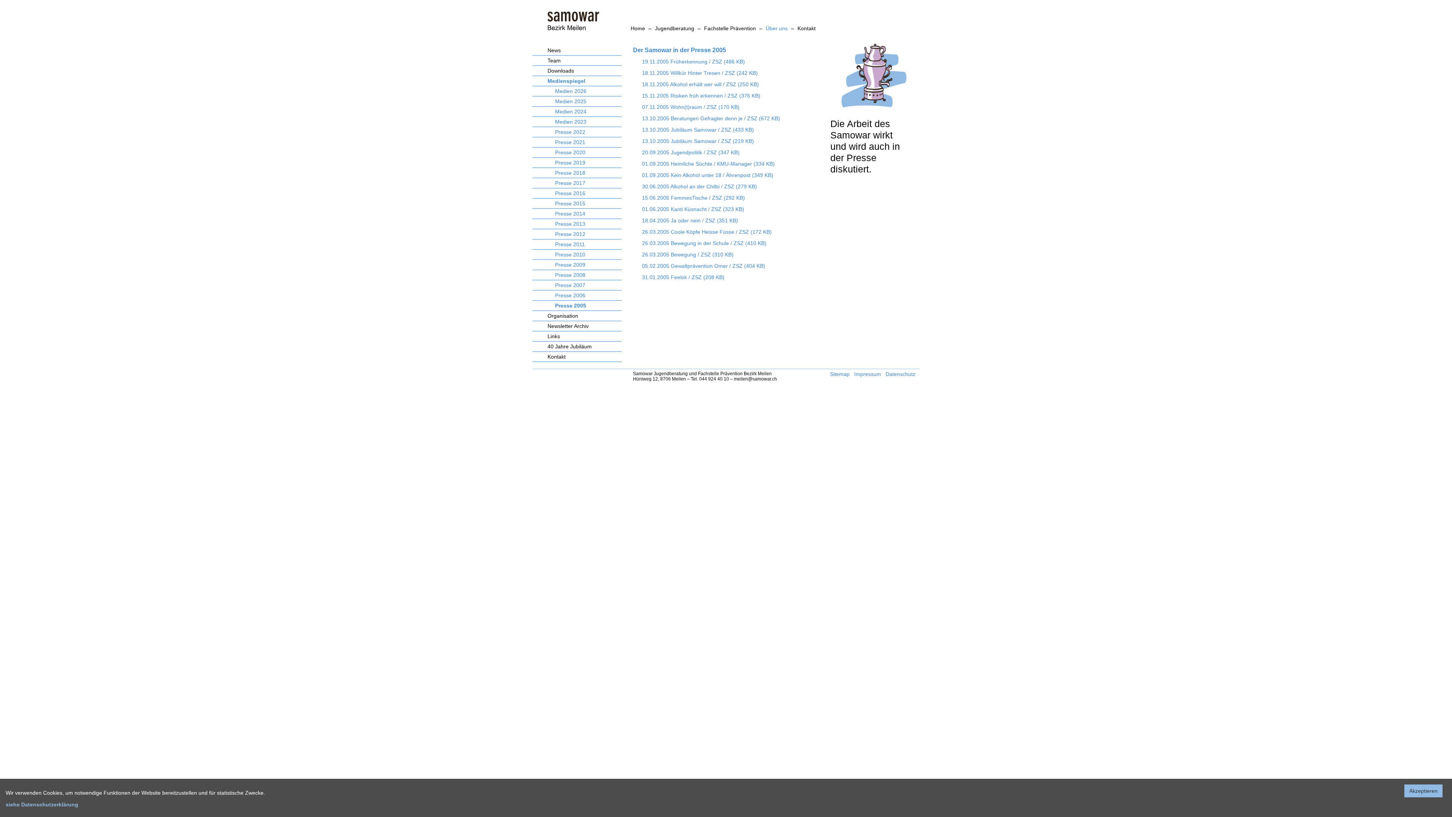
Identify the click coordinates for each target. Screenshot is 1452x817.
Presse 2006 (570, 295)
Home (638, 28)
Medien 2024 (570, 112)
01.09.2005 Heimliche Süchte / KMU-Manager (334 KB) (708, 164)
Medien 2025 (570, 101)
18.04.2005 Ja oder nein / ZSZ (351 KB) (690, 220)
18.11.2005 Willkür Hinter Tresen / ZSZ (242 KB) (700, 73)
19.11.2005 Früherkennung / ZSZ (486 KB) (693, 62)
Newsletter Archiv (568, 326)
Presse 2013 (570, 224)
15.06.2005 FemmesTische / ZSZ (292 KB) (693, 198)
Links (554, 336)
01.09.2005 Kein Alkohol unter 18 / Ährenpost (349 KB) (707, 175)
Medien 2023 (570, 122)
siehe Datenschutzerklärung (42, 804)
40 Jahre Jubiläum (570, 346)
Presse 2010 (570, 255)
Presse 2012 (570, 234)
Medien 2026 (570, 91)
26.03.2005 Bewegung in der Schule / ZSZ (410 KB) (704, 243)
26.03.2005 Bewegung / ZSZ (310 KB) (688, 255)
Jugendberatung (674, 28)
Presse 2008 (570, 275)
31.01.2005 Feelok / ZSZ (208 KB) (683, 277)
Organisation (563, 316)
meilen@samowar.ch (755, 379)
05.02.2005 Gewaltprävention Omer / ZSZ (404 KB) (703, 266)
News (554, 50)
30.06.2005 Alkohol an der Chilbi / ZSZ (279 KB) (699, 186)
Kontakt (806, 28)
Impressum (867, 374)
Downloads (561, 71)
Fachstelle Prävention (730, 28)
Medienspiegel (566, 81)
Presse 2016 (570, 193)
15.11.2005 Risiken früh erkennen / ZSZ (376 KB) (701, 96)
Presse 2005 (570, 306)
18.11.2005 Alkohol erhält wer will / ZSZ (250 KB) (700, 84)
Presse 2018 (570, 173)
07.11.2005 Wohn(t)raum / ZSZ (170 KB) (691, 107)
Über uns (777, 28)
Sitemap (840, 374)
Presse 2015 (570, 203)
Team (554, 60)
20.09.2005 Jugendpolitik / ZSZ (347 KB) (691, 152)
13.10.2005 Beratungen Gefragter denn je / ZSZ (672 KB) (711, 118)
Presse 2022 (570, 132)
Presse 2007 (570, 285)
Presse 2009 (570, 265)
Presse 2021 (570, 142)
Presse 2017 (570, 183)
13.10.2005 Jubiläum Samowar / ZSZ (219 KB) (698, 141)
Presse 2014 (570, 214)
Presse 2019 (570, 163)
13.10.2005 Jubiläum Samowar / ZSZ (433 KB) (698, 130)
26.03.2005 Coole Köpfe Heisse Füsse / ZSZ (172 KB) (707, 232)
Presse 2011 (570, 244)
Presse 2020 (570, 152)
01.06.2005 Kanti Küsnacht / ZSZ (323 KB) (693, 209)
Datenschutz (900, 374)
